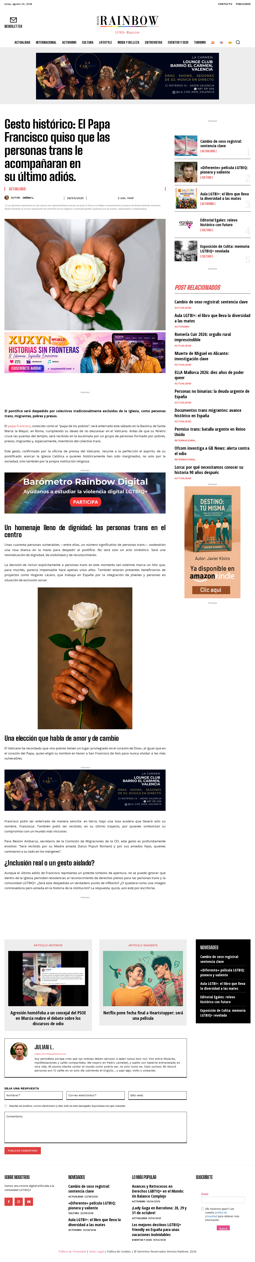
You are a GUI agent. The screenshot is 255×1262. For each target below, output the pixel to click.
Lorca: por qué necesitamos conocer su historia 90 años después (209, 469)
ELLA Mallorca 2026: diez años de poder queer (209, 375)
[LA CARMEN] (127, 76)
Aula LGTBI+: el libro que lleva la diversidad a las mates (224, 196)
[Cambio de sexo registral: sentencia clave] (186, 145)
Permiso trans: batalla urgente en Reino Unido (210, 431)
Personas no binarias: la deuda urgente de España (212, 394)
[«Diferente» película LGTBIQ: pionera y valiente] (186, 172)
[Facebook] (65, 380)
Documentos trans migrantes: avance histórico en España (208, 413)
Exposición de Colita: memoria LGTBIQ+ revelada (224, 248)
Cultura (207, 177)
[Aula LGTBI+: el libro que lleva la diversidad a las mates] (186, 198)
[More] (108, 380)
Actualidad (17, 189)
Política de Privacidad (72, 1251)
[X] (73, 380)
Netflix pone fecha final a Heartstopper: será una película (143, 1015)
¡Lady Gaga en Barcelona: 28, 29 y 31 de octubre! (159, 1210)
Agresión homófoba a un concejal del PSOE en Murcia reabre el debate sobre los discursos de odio (48, 1018)
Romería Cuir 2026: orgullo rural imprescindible (203, 337)
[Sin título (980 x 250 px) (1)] (85, 352)
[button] (237, 42)
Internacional (185, 440)
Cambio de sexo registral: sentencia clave (221, 143)
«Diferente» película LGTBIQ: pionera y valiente (224, 170)
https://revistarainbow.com (50, 1053)
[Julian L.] (7, 197)
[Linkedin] (90, 380)
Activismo (208, 203)
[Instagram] (19, 1202)
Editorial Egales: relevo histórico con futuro (218, 222)
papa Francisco (19, 426)
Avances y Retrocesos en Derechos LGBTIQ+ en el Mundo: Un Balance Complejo (158, 1191)
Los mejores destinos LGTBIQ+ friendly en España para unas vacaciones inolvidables (156, 1229)
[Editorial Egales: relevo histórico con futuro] (186, 224)
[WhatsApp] (82, 380)
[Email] (99, 380)
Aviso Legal (96, 1251)
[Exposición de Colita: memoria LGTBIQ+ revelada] (186, 251)
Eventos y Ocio (142, 1239)
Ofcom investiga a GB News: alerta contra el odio (212, 450)
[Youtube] (29, 1202)
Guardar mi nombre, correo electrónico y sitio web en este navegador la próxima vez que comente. (67, 1105)
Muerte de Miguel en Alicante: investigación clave (202, 356)
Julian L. (28, 197)
